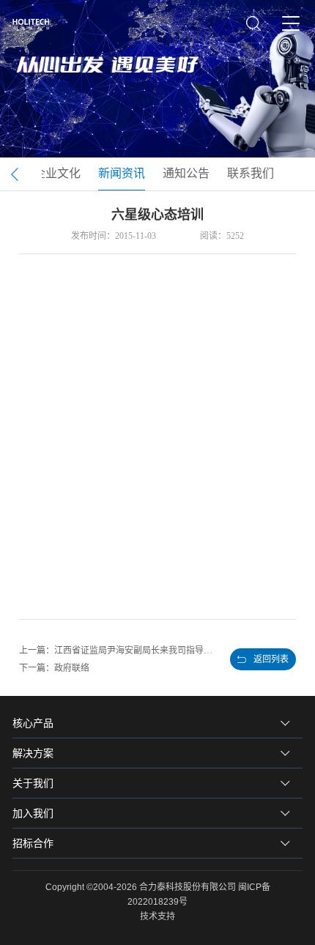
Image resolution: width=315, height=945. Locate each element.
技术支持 (157, 916)
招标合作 (32, 843)
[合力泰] (34, 24)
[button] (15, 174)
